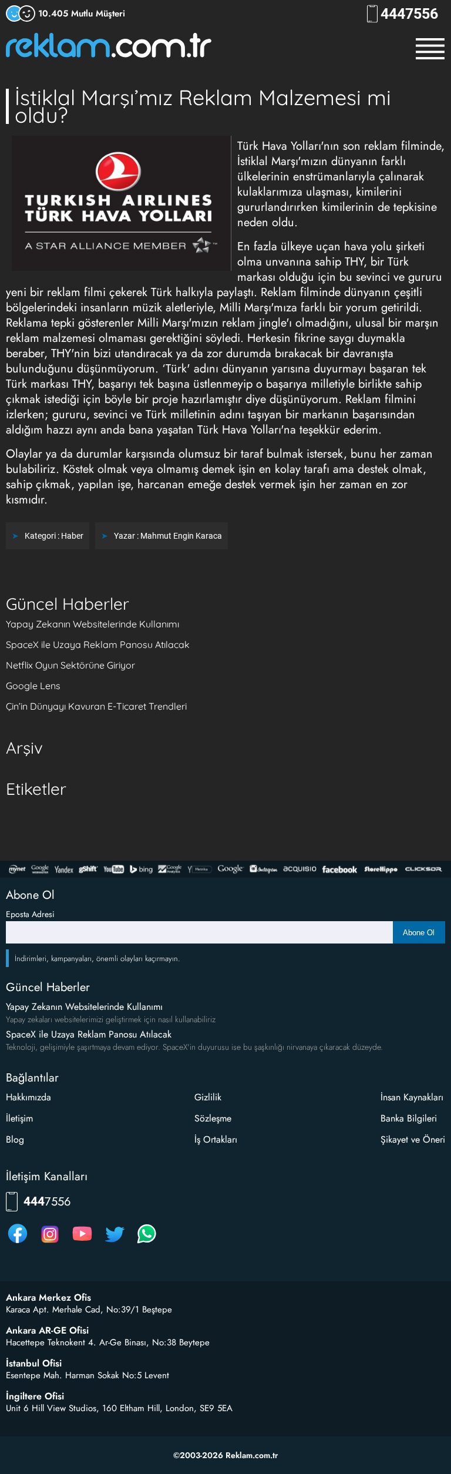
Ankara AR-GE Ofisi (47, 1330)
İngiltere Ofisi (35, 1396)
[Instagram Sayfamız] (50, 1243)
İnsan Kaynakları (412, 1097)
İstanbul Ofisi (34, 1363)
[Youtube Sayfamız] (82, 1243)
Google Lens (33, 685)
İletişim (19, 1118)
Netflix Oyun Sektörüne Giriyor (70, 665)
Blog (15, 1139)
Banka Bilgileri (409, 1118)
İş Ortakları (215, 1139)
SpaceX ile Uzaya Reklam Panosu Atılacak (98, 644)
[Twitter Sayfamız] (114, 1243)
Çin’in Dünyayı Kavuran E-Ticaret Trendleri (96, 706)
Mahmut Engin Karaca (181, 535)
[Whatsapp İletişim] (147, 1243)
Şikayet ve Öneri (413, 1139)
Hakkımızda (28, 1097)
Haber (72, 535)
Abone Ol (419, 932)
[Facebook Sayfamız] (17, 1243)
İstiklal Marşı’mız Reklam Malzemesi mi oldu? (203, 106)
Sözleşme (212, 1118)
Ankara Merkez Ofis (48, 1297)
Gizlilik (207, 1097)
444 (409, 13)
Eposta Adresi (30, 914)
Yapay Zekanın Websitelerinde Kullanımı (92, 624)
